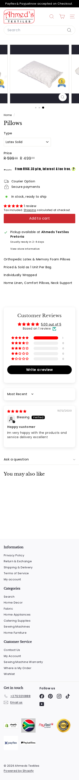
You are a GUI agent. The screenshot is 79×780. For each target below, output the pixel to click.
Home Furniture (15, 633)
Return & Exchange (18, 561)
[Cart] (62, 16)
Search (9, 597)
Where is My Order (17, 668)
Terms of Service (16, 573)
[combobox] (39, 30)
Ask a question (16, 459)
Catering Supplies (17, 621)
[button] (14, 206)
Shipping (30, 210)
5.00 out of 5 (51, 324)
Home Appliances (17, 614)
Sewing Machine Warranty (23, 662)
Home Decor (13, 602)
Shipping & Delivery (18, 567)
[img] (17, 411)
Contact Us (12, 650)
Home (8, 115)
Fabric (8, 609)
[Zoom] (63, 97)
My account (12, 579)
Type (8, 133)
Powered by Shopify (19, 771)
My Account (12, 656)
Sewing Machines (17, 626)
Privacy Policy (14, 555)
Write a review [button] (39, 369)
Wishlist (9, 674)
